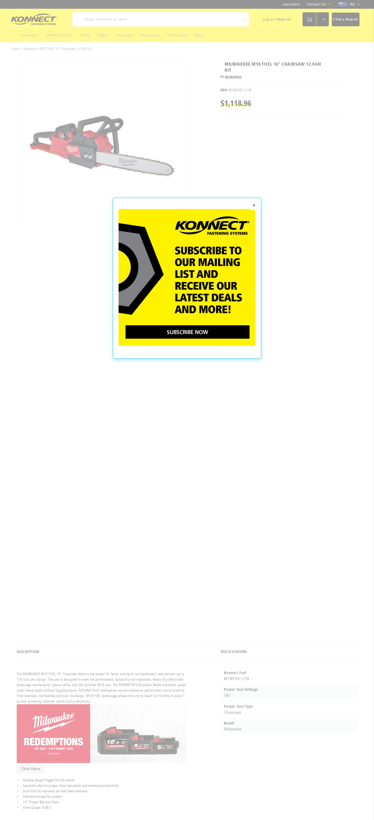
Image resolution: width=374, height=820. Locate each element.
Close (254, 205)
